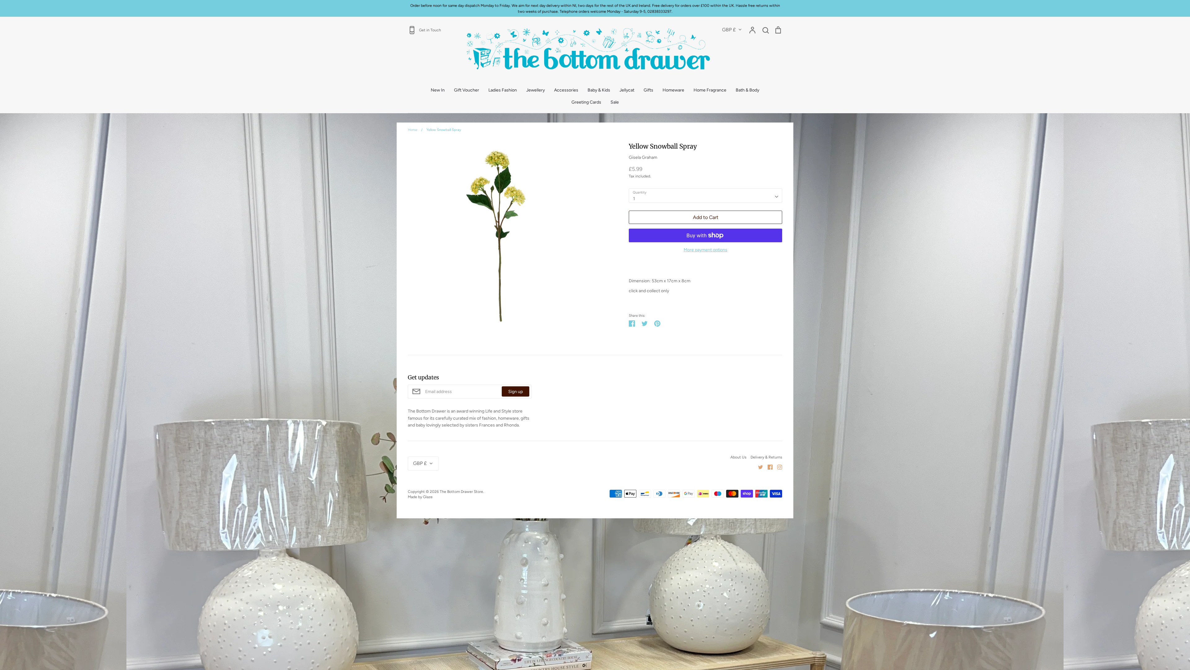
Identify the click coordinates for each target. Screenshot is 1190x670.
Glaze (428, 496)
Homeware (673, 90)
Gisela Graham (643, 157)
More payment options (705, 249)
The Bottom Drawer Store (461, 491)
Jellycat (626, 90)
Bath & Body (747, 90)
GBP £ (729, 30)
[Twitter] (758, 467)
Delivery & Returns (766, 457)
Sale (614, 102)
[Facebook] (768, 467)
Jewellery (535, 90)
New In (438, 90)
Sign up (515, 391)
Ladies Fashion (502, 90)
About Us (738, 457)
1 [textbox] (634, 198)
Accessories (566, 90)
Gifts (648, 90)
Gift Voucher (466, 90)
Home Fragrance (710, 90)
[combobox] (705, 195)
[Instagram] (777, 467)
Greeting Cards (586, 102)
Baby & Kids (599, 90)
